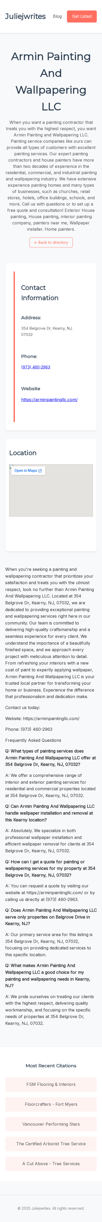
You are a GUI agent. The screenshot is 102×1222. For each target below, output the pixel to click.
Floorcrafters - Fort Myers (51, 1104)
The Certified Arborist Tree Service (51, 1143)
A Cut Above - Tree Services (51, 1163)
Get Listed (82, 16)
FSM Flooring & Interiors (51, 1084)
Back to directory (51, 242)
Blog (57, 16)
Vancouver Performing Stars (51, 1124)
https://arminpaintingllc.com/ (49, 399)
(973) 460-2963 (35, 366)
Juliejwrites (25, 16)
